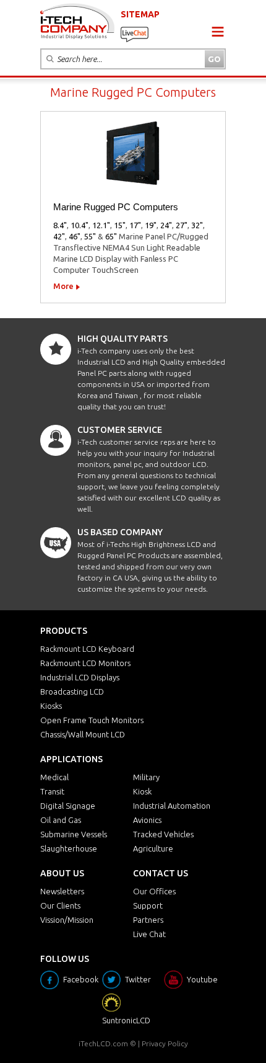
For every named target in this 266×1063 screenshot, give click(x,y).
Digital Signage (67, 805)
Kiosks (51, 705)
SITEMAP (140, 14)
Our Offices (154, 891)
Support (148, 905)
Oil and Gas (60, 820)
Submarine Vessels (73, 834)
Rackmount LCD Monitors (85, 663)
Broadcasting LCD (72, 691)
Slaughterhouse (68, 848)
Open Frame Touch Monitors (92, 720)
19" (151, 225)
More (63, 286)
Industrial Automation (171, 805)
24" (166, 225)
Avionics (147, 820)
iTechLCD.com (103, 1043)
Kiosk (142, 791)
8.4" (60, 225)
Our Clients (60, 905)
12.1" (101, 225)
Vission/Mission (66, 919)
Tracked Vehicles (163, 834)
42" (59, 236)
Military (146, 777)
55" (90, 236)
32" (197, 225)
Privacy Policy (165, 1043)
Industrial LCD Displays (79, 677)
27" (181, 225)
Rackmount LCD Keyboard (87, 648)
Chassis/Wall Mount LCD (82, 734)
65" (111, 236)
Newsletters (62, 891)
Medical (54, 777)
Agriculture (153, 848)
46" (74, 236)
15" (120, 225)
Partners (148, 919)
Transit (52, 791)
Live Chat (149, 934)
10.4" (79, 225)
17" (135, 225)
